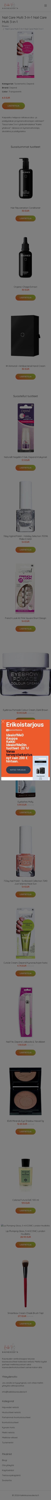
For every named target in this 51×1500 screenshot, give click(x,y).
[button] (18, 770)
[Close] (3, 722)
